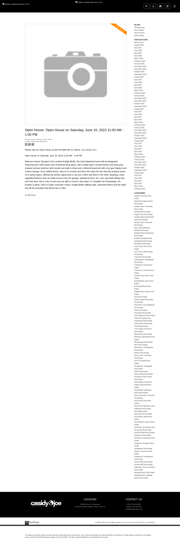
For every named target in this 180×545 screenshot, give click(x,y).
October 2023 (139, 136)
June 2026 (138, 50)
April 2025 (138, 88)
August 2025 (139, 77)
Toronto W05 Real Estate (143, 462)
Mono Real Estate (141, 345)
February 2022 (139, 189)
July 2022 (137, 175)
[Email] (146, 6)
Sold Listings (139, 35)
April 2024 (138, 119)
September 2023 (140, 138)
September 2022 (140, 170)
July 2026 (137, 48)
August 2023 (139, 141)
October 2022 (139, 167)
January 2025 (139, 96)
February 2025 (139, 93)
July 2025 (137, 80)
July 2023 (137, 143)
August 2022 (139, 173)
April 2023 (138, 151)
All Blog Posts (139, 27)
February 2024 (139, 125)
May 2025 (138, 85)
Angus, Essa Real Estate (143, 214)
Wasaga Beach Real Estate (144, 472)
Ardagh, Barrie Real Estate (39, 141)
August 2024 (139, 109)
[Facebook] (160, 6)
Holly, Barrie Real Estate (143, 323)
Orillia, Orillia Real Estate (143, 374)
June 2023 (138, 146)
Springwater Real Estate (143, 448)
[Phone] (153, 6)
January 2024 (139, 128)
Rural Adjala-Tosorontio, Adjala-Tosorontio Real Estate (143, 384)
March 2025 (138, 90)
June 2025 (138, 82)
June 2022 (138, 178)
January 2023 (139, 159)
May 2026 (138, 53)
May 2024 (138, 117)
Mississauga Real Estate (143, 342)
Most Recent (139, 42)
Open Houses (139, 33)
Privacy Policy (126, 522)
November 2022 (140, 165)
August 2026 (139, 45)
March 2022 (138, 186)
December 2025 (140, 66)
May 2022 (138, 181)
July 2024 (137, 111)
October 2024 (139, 103)
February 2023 (139, 157)
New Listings (139, 30)
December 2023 (140, 130)
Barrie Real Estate (141, 220)
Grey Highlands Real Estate (144, 315)
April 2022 (138, 183)
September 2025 (140, 74)
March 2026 (138, 58)
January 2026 (139, 64)
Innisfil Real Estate (141, 326)
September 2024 (140, 106)
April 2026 (138, 56)
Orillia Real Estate (141, 371)
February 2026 (139, 61)
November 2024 (140, 101)
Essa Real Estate (140, 297)
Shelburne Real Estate (142, 435)
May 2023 (138, 149)
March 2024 (138, 122)
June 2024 (138, 114)
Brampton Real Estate (142, 244)
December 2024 (140, 98)
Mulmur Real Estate (141, 353)
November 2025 (140, 69)
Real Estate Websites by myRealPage (143, 522)
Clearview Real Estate (142, 257)
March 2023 (138, 154)
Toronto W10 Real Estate (143, 464)
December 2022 (140, 162)
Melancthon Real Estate (143, 334)
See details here (89, 150)
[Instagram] (167, 6)
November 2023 (140, 133)
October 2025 (139, 72)
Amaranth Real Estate (142, 212)
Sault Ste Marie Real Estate (144, 432)
